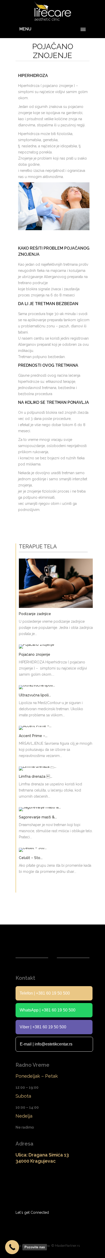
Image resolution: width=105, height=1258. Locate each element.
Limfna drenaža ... (35, 776)
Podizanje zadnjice (35, 614)
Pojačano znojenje (34, 654)
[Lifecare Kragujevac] (52, 11)
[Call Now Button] (12, 1247)
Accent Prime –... (33, 736)
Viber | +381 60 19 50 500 (43, 1027)
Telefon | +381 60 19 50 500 (45, 993)
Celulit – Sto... (31, 858)
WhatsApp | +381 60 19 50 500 (47, 1010)
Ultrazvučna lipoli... (35, 695)
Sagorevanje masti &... (38, 817)
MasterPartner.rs (67, 1246)
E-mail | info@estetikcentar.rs (46, 1044)
